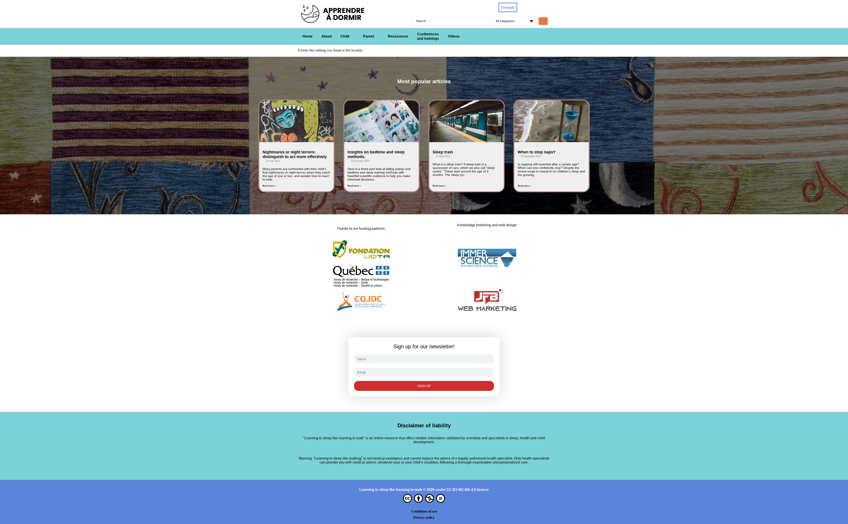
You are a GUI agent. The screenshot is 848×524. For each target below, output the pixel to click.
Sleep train (443, 152)
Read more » (269, 186)
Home (307, 36)
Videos (454, 36)
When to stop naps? (537, 152)
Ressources (398, 36)
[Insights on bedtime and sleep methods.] (381, 121)
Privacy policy (424, 517)
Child (345, 36)
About (326, 36)
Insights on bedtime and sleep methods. (376, 154)
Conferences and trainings (428, 36)
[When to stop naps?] (551, 121)
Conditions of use (424, 511)
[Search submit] (543, 21)
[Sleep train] (466, 121)
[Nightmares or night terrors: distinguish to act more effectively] (296, 121)
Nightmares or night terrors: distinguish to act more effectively (295, 154)
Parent (368, 36)
